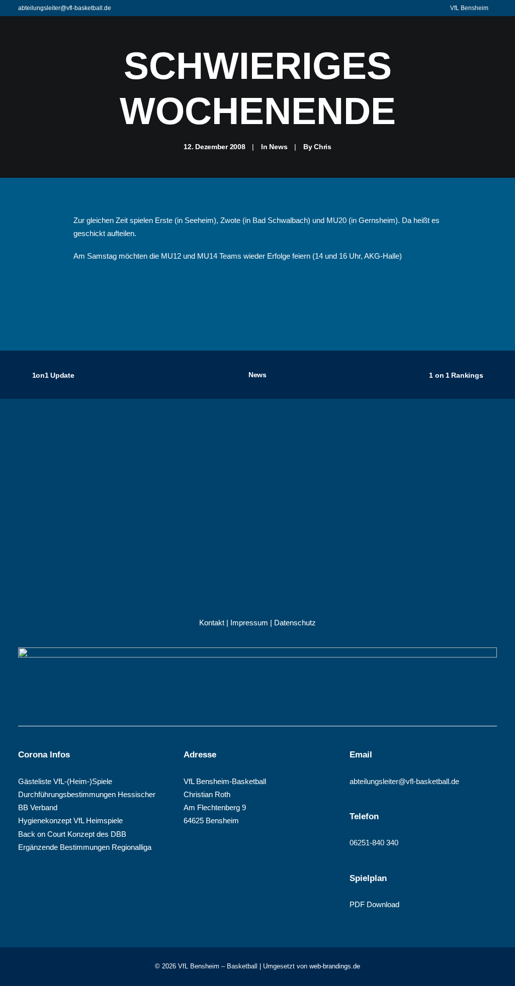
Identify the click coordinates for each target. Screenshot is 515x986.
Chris (322, 147)
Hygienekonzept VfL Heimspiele (70, 820)
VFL (165, 58)
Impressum (249, 622)
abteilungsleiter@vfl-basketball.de (64, 8)
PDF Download (374, 904)
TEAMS (211, 58)
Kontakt (211, 622)
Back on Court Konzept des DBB (72, 834)
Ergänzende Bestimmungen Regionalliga (84, 847)
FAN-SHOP (413, 58)
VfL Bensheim (469, 8)
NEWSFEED (354, 58)
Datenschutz (295, 622)
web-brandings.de (334, 966)
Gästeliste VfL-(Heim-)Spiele (65, 781)
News (278, 147)
